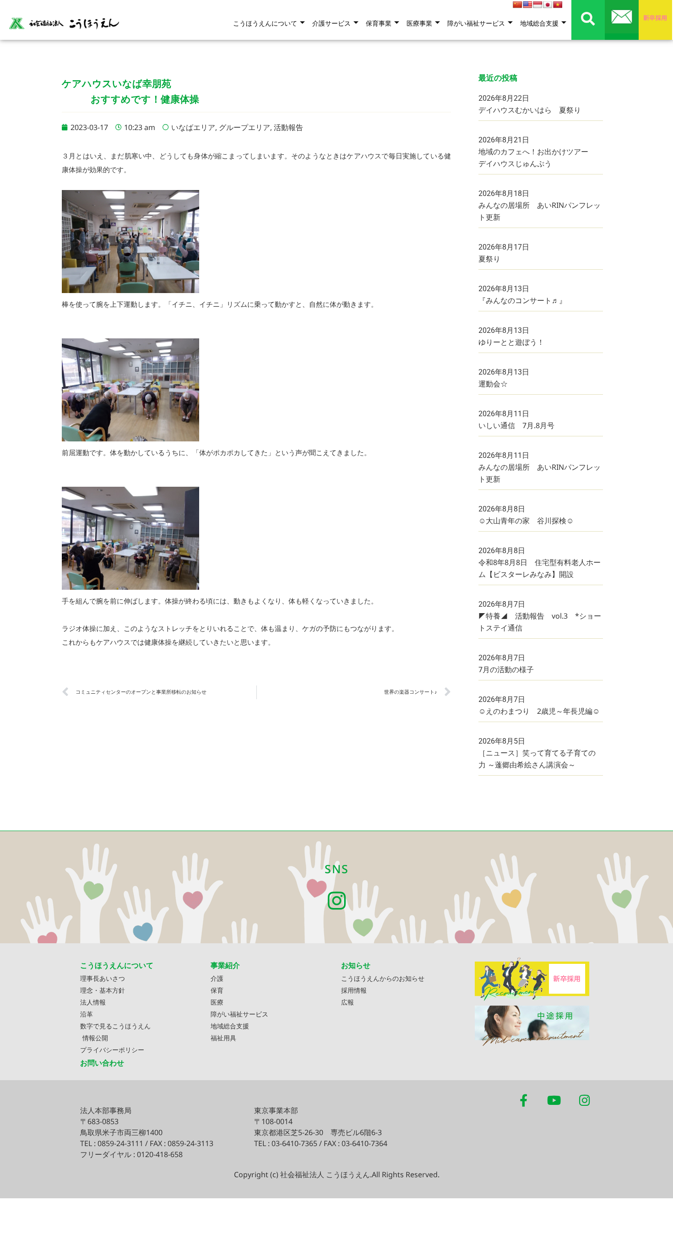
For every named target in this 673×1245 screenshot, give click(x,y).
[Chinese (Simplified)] (517, 4)
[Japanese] (547, 4)
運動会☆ (493, 384)
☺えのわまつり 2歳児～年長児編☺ (539, 711)
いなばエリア (193, 127)
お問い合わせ (102, 1063)
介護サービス (331, 23)
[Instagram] (336, 901)
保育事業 (378, 23)
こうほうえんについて (265, 23)
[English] (527, 4)
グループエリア (244, 127)
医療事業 (419, 23)
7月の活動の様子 (506, 669)
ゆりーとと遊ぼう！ (511, 342)
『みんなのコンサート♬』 (522, 300)
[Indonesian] (537, 4)
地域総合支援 (539, 23)
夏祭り (489, 259)
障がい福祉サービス (476, 23)
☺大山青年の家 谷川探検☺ (526, 521)
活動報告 (288, 127)
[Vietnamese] (557, 4)
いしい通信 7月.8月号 (516, 425)
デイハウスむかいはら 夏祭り (529, 110)
